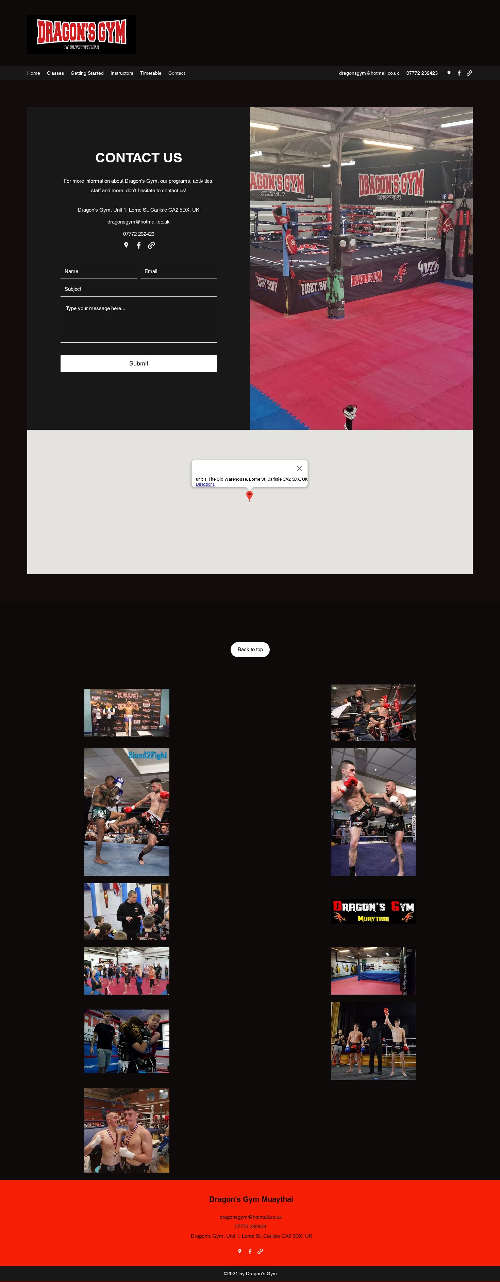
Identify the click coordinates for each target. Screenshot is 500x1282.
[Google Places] (449, 73)
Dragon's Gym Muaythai (251, 1199)
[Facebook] (459, 73)
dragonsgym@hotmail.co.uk (369, 73)
